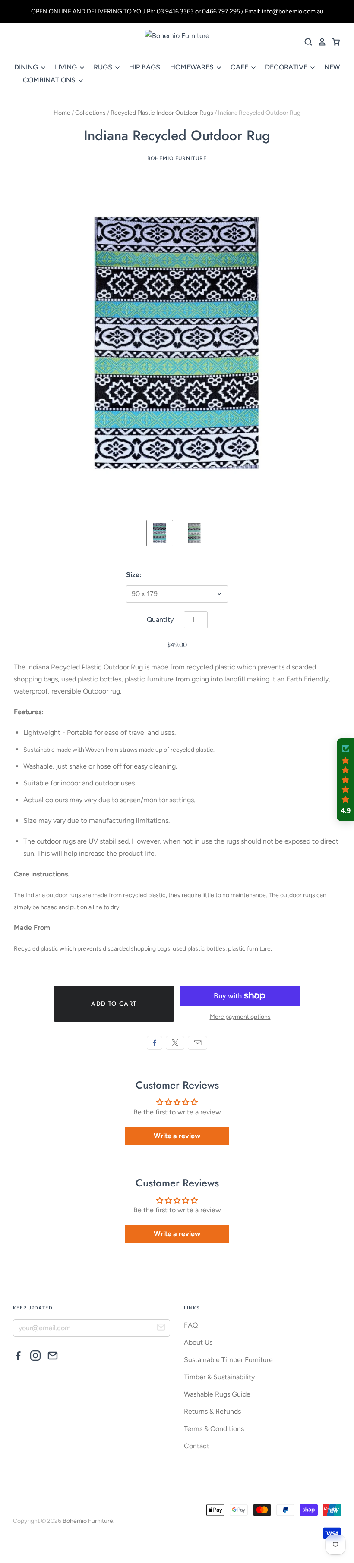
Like (154, 1043)
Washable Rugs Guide (217, 1394)
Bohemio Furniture (177, 158)
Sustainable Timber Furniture (228, 1360)
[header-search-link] (306, 42)
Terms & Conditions (214, 1429)
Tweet (175, 1043)
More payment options (240, 1016)
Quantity (160, 619)
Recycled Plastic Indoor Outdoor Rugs (162, 112)
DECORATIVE (287, 67)
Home (62, 112)
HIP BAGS (144, 67)
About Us (198, 1342)
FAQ (191, 1325)
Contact (196, 1446)
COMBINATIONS (50, 80)
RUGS (104, 67)
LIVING (67, 67)
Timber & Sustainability (219, 1377)
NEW (332, 67)
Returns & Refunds (212, 1411)
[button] (345, 779)
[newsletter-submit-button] (161, 1328)
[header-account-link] (319, 42)
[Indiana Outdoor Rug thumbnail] (160, 533)
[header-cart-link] (333, 42)
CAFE (240, 67)
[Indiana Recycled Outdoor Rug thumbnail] (194, 533)
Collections (90, 112)
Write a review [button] (177, 1136)
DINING (27, 67)
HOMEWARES (192, 67)
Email (197, 1043)
